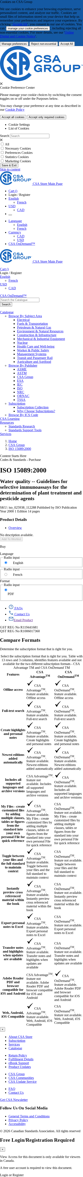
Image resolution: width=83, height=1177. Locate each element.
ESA (20, 380)
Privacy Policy (18, 1120)
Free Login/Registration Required (37, 1140)
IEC (20, 384)
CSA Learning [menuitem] (10, 419)
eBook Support (19, 1063)
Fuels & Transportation (32, 323)
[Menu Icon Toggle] (10, 215)
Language (6, 554)
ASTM (22, 373)
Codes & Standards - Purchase (20, 460)
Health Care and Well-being (35, 346)
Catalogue (15, 1048)
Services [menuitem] (5, 434)
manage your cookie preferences (28, 28)
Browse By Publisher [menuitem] (23, 365)
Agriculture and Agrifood (34, 361)
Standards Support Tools (25, 430)
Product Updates (20, 1067)
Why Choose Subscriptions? (36, 411)
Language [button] (15, 221)
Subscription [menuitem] (17, 403)
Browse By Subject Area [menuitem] (25, 316)
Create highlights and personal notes (13, 733)
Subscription (17, 1040)
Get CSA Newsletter (14, 1100)
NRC (20, 392)
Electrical (23, 320)
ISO (20, 388)
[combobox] (19, 300)
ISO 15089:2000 (20, 449)
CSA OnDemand (68, 674)
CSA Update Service (23, 1081)
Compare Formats (20, 640)
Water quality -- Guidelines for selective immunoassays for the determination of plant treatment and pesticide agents (41, 490)
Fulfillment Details (21, 1059)
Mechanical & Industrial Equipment (41, 339)
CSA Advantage (40, 674)
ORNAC (23, 396)
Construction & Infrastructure (36, 335)
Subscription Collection (33, 407)
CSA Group (25, 377)
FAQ (12, 1089)
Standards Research (22, 426)
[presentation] (1, 83)
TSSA (21, 399)
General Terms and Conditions (29, 1116)
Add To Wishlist (11, 539)
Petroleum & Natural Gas (34, 327)
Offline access (13, 689)
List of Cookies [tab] (19, 128)
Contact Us (16, 1092)
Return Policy (18, 1055)
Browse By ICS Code (23, 415)
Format (5, 581)
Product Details (13, 519)
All (7, 144)
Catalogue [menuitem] (7, 312)
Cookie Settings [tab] (19, 124)
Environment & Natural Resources (40, 331)
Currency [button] (15, 232)
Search (4, 136)
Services (14, 1044)
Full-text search (13, 711)
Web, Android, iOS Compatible (12, 1014)
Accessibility (17, 1124)
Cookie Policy (14, 109)
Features (13, 674)
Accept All (20, 24)
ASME (22, 369)
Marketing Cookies (18, 161)
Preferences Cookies (19, 152)
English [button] (14, 198)
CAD (20, 210)
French (21, 202)
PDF (11, 594)
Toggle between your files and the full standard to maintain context (13, 863)
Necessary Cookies (18, 148)
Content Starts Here (13, 456)
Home (13, 441)
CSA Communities (21, 1078)
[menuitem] (50, 320)
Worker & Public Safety (33, 350)
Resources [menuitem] (7, 422)
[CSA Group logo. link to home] (41, 80)
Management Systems (31, 354)
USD (12, 206)
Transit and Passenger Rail (35, 358)
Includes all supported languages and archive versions (13, 785)
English (22, 225)
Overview (15, 528)
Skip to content (10, 169)
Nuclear (22, 342)
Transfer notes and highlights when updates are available (13, 953)
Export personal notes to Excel (13, 924)
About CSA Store (20, 1037)
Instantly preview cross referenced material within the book (13, 896)
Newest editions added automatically (13, 758)
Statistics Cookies (17, 157)
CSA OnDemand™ (22, 244)
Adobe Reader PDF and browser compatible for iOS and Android (13, 985)
